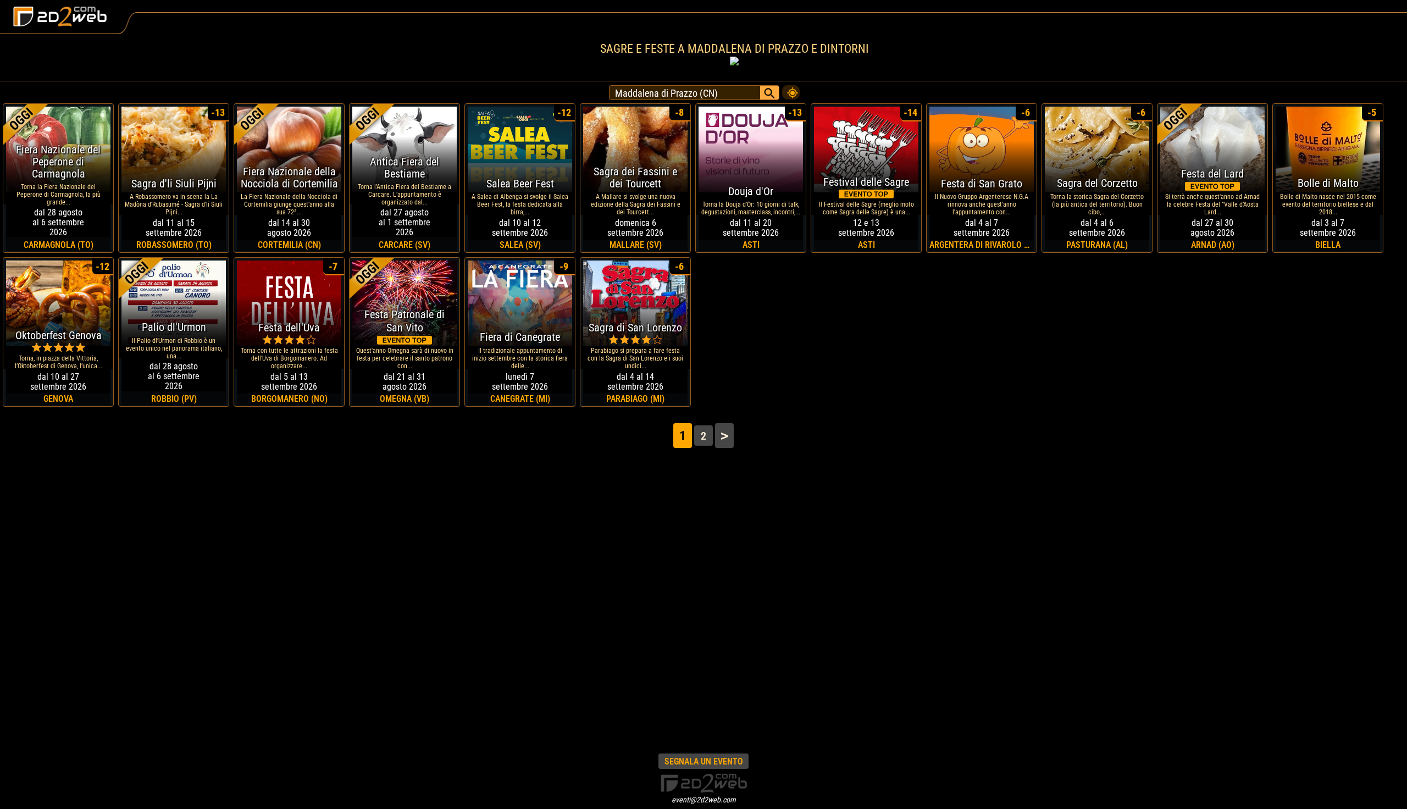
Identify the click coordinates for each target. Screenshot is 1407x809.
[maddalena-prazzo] (791, 89)
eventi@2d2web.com (704, 799)
